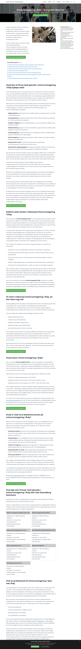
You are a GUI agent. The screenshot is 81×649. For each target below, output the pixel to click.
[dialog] (40, 644)
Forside (44, 1)
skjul (21, 62)
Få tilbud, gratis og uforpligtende (40, 15)
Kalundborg (41, 621)
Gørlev (51, 621)
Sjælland (59, 1)
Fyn (54, 1)
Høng (13, 623)
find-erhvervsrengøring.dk (13, 400)
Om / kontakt (66, 1)
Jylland (49, 1)
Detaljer (52, 644)
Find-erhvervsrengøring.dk (14, 2)
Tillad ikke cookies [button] (45, 646)
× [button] (79, 641)
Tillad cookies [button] (35, 646)
